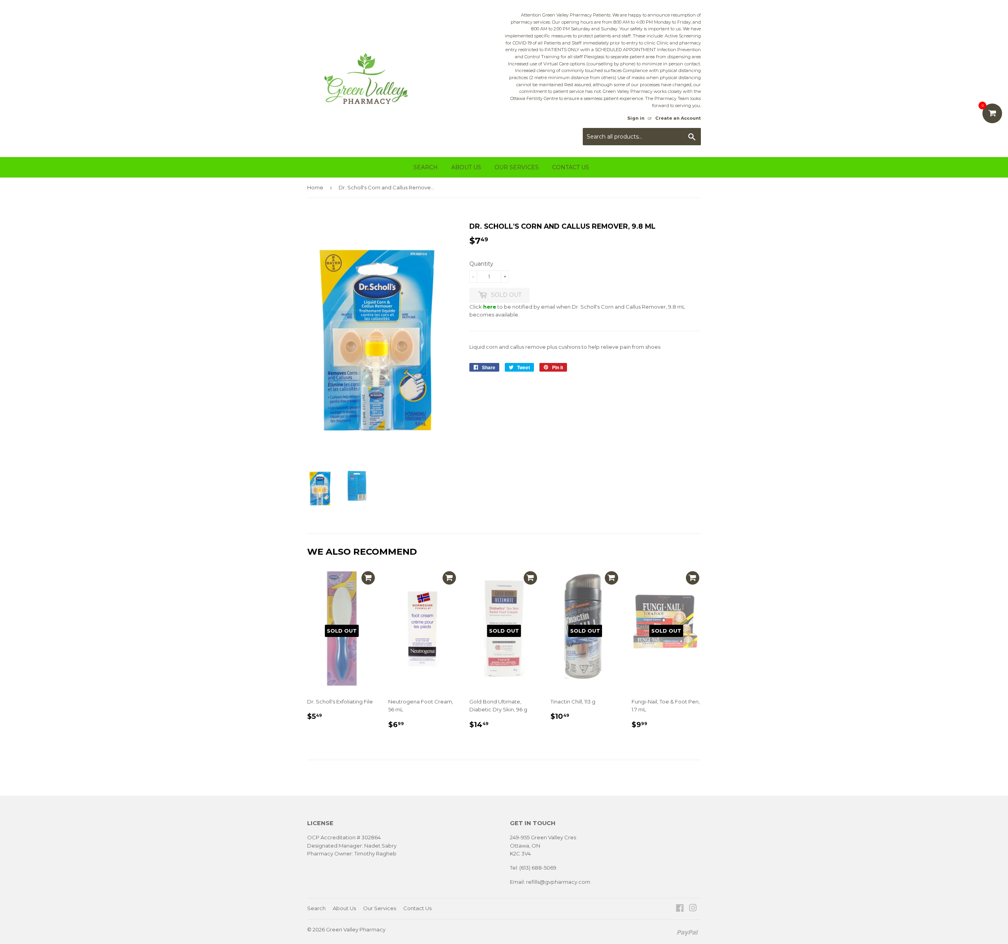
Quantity (481, 263)
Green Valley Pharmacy (355, 929)
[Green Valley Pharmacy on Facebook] (680, 909)
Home (315, 187)
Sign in (636, 118)
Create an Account (678, 118)
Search (425, 167)
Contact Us (570, 167)
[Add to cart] (368, 578)
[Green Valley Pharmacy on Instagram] (693, 909)
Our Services (517, 167)
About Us (466, 167)
